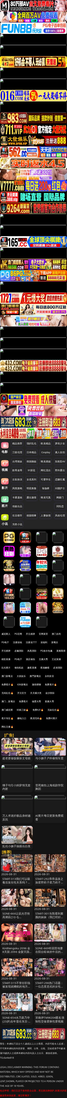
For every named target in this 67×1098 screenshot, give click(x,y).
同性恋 (60, 506)
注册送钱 (17, 642)
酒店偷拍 (30, 659)
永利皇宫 (49, 676)
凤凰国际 (31, 650)
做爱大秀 (36, 701)
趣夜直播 (31, 667)
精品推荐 (17, 443)
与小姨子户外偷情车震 (49, 758)
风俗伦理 (60, 515)
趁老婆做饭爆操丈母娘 (16, 758)
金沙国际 (50, 693)
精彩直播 (6, 659)
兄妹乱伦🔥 (53, 709)
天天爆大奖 (36, 693)
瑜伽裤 (45, 488)
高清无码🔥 (36, 718)
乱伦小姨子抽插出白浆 (16, 846)
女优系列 (31, 479)
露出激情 (31, 497)
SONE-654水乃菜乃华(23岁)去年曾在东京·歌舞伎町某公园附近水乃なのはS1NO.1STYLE (16, 1023)
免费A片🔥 (38, 709)
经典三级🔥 (23, 709)
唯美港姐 (46, 461)
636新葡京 (22, 684)
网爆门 (60, 497)
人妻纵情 (46, 515)
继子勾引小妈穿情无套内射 (16, 787)
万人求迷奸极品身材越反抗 (16, 817)
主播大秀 (43, 659)
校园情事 (31, 515)
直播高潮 (61, 650)
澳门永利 (56, 633)
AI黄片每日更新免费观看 (49, 817)
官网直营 (43, 633)
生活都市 (17, 515)
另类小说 (17, 524)
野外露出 (60, 470)
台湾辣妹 (17, 461)
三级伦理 (17, 452)
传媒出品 (17, 506)
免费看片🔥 (7, 684)
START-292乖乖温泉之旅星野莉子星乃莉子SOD (49, 882)
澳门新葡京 (7, 676)
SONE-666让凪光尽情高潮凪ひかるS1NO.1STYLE (16, 917)
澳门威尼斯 (7, 709)
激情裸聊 (36, 684)
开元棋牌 (30, 633)
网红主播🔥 (7, 726)
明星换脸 (31, 488)
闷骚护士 (60, 488)
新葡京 (54, 642)
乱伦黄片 (6, 667)
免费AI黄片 (51, 718)
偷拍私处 (19, 667)
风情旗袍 (17, 488)
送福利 (44, 642)
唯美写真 (46, 497)
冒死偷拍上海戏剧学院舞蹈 (49, 787)
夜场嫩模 (45, 667)
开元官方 (21, 693)
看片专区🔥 (7, 718)
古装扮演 (17, 479)
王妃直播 (56, 659)
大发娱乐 (21, 676)
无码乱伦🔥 (7, 693)
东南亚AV (60, 461)
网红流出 (46, 470)
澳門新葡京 (35, 676)
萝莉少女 (60, 443)
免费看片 (23, 701)
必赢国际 (19, 650)
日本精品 (31, 452)
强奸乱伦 (31, 443)
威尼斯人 (6, 633)
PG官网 (18, 633)
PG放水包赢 (46, 650)
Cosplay (45, 452)
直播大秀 (49, 701)
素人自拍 (60, 452)
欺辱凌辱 (17, 470)
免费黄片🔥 (51, 684)
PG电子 (5, 642)
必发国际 (57, 667)
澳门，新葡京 (8, 701)
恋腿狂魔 (60, 479)
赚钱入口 (21, 718)
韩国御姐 (31, 461)
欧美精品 (46, 443)
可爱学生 (46, 479)
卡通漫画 (17, 497)
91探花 (31, 470)
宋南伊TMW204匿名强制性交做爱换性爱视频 (49, 1019)
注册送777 (31, 642)
